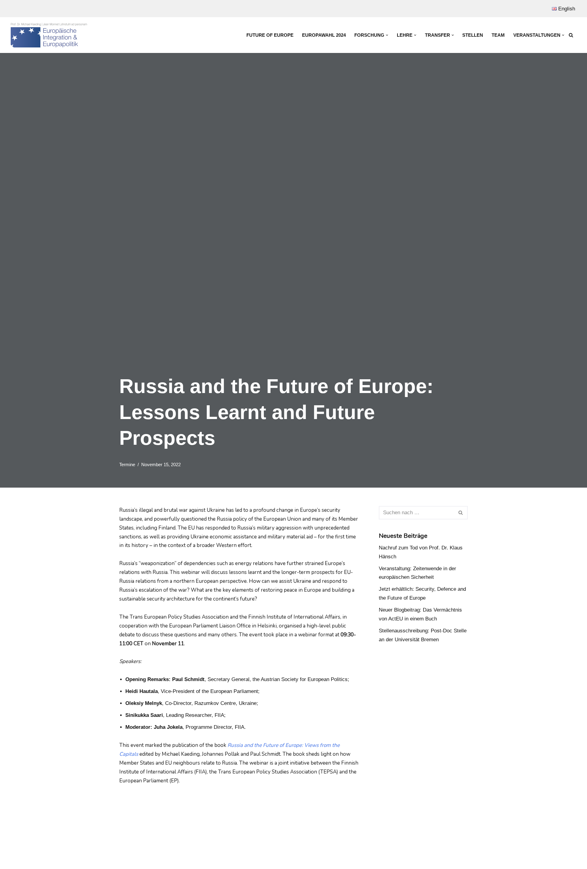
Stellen (472, 35)
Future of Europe (270, 35)
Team (498, 35)
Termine (127, 464)
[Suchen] (571, 35)
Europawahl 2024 (324, 35)
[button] (387, 35)
